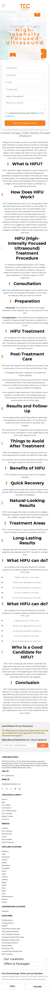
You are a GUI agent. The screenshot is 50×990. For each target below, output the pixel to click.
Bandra (18, 976)
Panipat (4, 902)
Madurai (4, 899)
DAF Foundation (7, 954)
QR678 (5, 926)
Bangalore (5, 851)
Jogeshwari (35, 979)
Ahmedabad (6, 865)
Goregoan (22, 979)
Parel (29, 976)
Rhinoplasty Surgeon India (10, 940)
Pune (3, 888)
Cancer (4, 837)
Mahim (24, 976)
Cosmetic (5, 828)
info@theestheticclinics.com (11, 784)
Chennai (4, 860)
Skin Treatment (7, 839)
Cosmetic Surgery (10, 133)
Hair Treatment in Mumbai (11, 934)
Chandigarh (6, 868)
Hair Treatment (7, 831)
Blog (3, 802)
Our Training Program (9, 811)
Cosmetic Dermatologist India (12, 951)
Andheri (11, 976)
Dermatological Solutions (10, 931)
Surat (3, 894)
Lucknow (5, 877)
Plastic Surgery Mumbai (10, 943)
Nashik (4, 885)
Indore (4, 871)
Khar (8, 979)
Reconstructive (7, 834)
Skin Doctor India (7, 948)
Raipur (4, 891)
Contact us (5, 819)
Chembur (40, 976)
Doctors (4, 799)
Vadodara (5, 911)
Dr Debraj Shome (7, 923)
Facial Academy (7, 946)
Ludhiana (5, 879)
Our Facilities (6, 805)
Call (12, 986)
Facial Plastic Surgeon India (11, 929)
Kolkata (4, 863)
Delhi (3, 854)
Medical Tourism (7, 816)
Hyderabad (5, 857)
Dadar (34, 976)
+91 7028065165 (8, 776)
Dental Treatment (8, 842)
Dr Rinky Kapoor (7, 920)
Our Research (6, 808)
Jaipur (4, 874)
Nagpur (4, 882)
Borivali (42, 979)
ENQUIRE (37, 986)
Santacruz (14, 979)
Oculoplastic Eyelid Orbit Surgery (13, 937)
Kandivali (4, 976)
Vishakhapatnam (7, 896)
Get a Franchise (7, 813)
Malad (28, 979)
